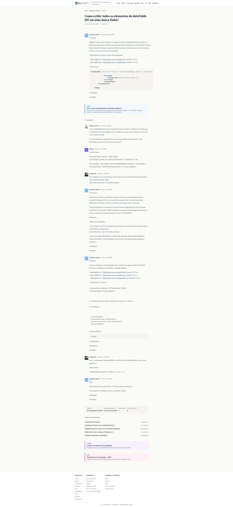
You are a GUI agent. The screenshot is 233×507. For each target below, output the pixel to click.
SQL (142, 3)
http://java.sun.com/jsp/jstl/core (116, 278)
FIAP (106, 484)
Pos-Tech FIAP (91, 489)
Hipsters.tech (109, 489)
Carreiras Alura (90, 478)
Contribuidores (124, 504)
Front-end (78, 484)
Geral (123, 3)
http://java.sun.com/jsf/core (114, 59)
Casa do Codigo (110, 486)
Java (118, 3)
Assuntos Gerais (94, 11)
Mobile (137, 3)
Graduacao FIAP (91, 486)
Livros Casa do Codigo (93, 491)
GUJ (86, 11)
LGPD (130, 504)
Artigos (88, 484)
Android (155, 3)
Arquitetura (78, 499)
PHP (149, 3)
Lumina (107, 481)
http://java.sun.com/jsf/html (114, 62)
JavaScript (78, 491)
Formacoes (89, 481)
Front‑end (130, 3)
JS (146, 3)
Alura (106, 478)
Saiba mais (115, 504)
